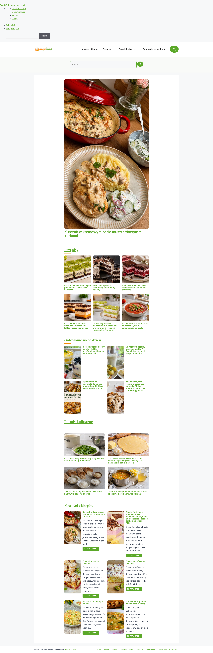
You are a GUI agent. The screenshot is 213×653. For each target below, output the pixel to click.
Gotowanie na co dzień (154, 49)
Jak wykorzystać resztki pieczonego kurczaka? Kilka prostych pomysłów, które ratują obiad (135, 386)
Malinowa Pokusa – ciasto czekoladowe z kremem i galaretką (134, 287)
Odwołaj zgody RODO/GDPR (168, 649)
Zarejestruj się (12, 28)
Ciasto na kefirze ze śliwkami (135, 562)
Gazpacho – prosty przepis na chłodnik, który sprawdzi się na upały (135, 325)
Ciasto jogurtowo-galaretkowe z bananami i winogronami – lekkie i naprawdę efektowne (105, 326)
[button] (174, 49)
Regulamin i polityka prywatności (131, 649)
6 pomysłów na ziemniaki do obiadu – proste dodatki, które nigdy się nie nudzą (93, 385)
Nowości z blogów (89, 49)
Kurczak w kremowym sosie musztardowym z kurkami (102, 234)
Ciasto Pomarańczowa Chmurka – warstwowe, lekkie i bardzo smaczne (76, 325)
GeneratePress (70, 649)
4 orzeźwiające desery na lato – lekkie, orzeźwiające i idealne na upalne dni (94, 350)
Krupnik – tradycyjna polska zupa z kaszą (136, 602)
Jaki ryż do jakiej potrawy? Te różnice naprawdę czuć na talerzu (83, 492)
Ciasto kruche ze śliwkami (91, 562)
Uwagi (15, 19)
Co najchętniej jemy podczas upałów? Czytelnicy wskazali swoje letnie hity (135, 350)
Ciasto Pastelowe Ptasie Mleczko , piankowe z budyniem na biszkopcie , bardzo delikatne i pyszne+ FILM (137, 517)
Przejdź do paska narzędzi (12, 5)
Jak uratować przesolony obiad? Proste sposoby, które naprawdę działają (127, 492)
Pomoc (15, 15)
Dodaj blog (150, 649)
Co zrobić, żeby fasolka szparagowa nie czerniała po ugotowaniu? (84, 459)
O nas (99, 649)
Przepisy (107, 49)
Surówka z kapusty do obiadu (93, 602)
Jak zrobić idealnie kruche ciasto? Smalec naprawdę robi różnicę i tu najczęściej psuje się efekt (125, 460)
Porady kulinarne (127, 49)
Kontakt (106, 649)
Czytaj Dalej (91, 549)
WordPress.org (19, 8)
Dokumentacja (18, 12)
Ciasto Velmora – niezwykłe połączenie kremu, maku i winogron (77, 287)
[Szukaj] (140, 64)
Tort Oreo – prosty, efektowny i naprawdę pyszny (104, 287)
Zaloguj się (11, 25)
